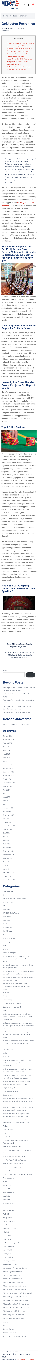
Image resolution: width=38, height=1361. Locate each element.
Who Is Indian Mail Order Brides (14, 1311)
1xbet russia (7, 927)
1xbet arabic (7, 924)
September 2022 (9, 826)
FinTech (5, 1126)
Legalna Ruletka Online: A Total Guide (16, 712)
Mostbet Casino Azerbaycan (13, 1189)
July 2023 (6, 790)
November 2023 (8, 775)
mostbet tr (6, 1196)
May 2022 (6, 840)
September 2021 (9, 854)
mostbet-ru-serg (9, 1203)
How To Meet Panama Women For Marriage (18, 1174)
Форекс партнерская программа (15, 1336)
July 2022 (6, 833)
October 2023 (7, 779)
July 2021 (6, 862)
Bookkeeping (7, 1000)
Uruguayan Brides (9, 1261)
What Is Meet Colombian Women (14, 1289)
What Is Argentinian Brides (12, 1271)
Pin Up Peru (7, 1225)
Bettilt (5, 996)
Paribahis (6, 1214)
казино (5, 1322)
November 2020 (8, 873)
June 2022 (6, 837)
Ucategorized (7, 1253)
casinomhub (7, 1057)
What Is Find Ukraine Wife (12, 1275)
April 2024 (6, 757)
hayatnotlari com (9, 1137)
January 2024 (7, 768)
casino (5, 1053)
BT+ (4, 1010)
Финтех (5, 1325)
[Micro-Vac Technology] (10, 5)
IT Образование (8, 1178)
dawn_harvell (9, 28)
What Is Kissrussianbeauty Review (15, 1286)
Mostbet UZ (7, 1199)
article (5, 945)
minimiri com (7, 1185)
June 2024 (6, 750)
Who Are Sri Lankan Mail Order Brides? (16, 1304)
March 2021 (7, 869)
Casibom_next (8, 1049)
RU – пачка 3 (7, 1235)
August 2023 (7, 786)
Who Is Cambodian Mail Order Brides (16, 1307)
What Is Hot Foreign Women (13, 1282)
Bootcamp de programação (12, 1003)
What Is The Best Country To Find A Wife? (17, 1293)
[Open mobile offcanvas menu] (36, 5)
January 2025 (7, 736)
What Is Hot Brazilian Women (13, 1279)
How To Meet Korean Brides (13, 1171)
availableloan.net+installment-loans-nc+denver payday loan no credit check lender (16, 959)
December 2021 (8, 851)
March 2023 (7, 804)
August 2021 (7, 858)
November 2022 (8, 819)
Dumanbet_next (8, 1095)
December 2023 (8, 772)
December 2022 (8, 815)
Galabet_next (7, 1133)
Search (5, 670)
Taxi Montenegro (9, 1246)
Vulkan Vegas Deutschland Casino (15, 1268)
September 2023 (9, 783)
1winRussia (7, 920)
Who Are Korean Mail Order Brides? (15, 1300)
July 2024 (6, 747)
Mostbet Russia (8, 1192)
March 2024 (7, 761)
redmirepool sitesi (9, 1228)
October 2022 (7, 822)
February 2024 (8, 765)
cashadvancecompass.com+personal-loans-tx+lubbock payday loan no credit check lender (18, 1043)
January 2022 (7, 847)
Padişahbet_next (9, 1210)
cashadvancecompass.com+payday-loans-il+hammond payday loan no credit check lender (18, 1034)
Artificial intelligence (10, 952)
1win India (6, 909)
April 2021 (6, 865)
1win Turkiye (7, 917)
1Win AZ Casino (8, 902)
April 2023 (6, 801)
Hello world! (27, 724)
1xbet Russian (8, 931)
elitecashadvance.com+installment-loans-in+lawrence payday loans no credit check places (18, 1101)
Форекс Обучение (9, 1333)
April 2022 (6, 844)
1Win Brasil (7, 906)
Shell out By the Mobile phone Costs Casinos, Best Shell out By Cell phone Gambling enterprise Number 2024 (19, 655)
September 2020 (9, 880)
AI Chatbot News (9, 938)
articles (5, 949)
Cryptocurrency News (10, 1091)
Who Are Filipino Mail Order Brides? (15, 1297)
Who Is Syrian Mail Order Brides (14, 1318)
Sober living (7, 1239)
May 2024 (6, 754)
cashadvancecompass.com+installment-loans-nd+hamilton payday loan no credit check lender (17, 1016)
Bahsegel (6, 992)
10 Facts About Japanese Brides (14, 899)
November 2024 (8, 739)
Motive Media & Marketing (26, 1359)
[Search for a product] (24, 5)
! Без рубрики (8, 891)
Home (5, 15)
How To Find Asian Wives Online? (14, 1156)
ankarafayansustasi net (11, 942)
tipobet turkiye (8, 1250)
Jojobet (5, 1182)
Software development (11, 1243)
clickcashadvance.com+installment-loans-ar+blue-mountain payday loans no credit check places (18, 1063)
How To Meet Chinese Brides (13, 1163)
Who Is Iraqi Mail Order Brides (13, 1315)
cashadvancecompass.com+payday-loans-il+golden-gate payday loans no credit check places (18, 1025)
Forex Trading (8, 1130)
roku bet (6, 1232)
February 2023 (8, 808)
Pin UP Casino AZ (9, 1221)
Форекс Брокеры (9, 1329)
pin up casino (7, 1218)
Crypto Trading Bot (9, 1088)
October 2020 (7, 876)
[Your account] (28, 5)
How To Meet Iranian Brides (12, 1167)
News (5, 1207)
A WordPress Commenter (12, 724)
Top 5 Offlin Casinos (14, 64)
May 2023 (6, 797)
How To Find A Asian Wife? (12, 1146)
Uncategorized (6, 30)
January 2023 (7, 811)
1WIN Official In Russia (11, 913)
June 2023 (6, 793)
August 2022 (7, 829)
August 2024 (7, 743)
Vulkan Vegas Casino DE (11, 1264)
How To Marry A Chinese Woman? (15, 1160)
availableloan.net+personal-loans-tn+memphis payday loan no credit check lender (17, 986)
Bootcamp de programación (12, 1007)
